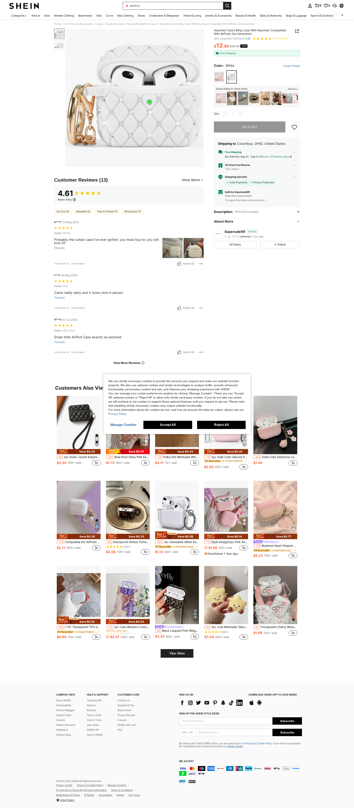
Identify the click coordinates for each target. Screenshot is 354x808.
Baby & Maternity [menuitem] (271, 15)
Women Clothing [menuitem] (64, 15)
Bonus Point (124, 710)
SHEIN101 (62, 730)
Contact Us (124, 700)
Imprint (120, 795)
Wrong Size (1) (132, 211)
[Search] (227, 6)
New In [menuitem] (36, 15)
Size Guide (93, 725)
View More (177, 653)
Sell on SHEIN (95, 734)
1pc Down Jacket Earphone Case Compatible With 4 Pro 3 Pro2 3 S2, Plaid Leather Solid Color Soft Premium (79, 457)
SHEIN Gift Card (127, 725)
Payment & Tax (126, 705)
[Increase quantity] (240, 113)
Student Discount (65, 725)
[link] (317, 5)
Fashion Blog (63, 734)
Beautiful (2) (83, 211)
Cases (99, 24)
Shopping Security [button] (236, 176)
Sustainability (63, 705)
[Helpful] (179, 263)
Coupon (122, 720)
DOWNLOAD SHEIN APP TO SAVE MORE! (273, 695)
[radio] (219, 77)
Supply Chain (63, 715)
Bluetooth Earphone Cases (142, 24)
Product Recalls (126, 715)
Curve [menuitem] (109, 15)
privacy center (235, 746)
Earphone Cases (115, 24)
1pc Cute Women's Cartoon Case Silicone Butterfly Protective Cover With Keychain (128, 627)
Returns (91, 705)
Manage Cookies (117, 785)
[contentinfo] (240, 771)
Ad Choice (134, 795)
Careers (60, 720)
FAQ (120, 730)
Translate (59, 248)
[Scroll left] (337, 15)
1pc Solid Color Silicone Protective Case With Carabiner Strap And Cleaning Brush (226, 457)
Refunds (91, 710)
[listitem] (221, 98)
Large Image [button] (291, 65)
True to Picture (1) (107, 211)
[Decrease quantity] (225, 113)
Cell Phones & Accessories (78, 24)
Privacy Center (64, 785)
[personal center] (309, 5)
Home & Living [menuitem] (192, 15)
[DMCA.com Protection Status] (191, 781)
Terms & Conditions (122, 790)
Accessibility (105, 795)
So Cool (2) (63, 211)
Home (57, 24)
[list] (212, 703)
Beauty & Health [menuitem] (246, 15)
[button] (334, 5)
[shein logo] (24, 5)
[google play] (259, 704)
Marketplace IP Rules (68, 795)
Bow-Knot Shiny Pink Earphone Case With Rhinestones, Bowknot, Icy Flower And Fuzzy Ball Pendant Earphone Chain (128, 457)
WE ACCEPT (186, 761)
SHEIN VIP (93, 730)
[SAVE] (294, 126)
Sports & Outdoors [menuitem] (322, 15)
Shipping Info (94, 700)
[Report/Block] (201, 263)
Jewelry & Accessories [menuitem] (218, 15)
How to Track (94, 720)
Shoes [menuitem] (141, 15)
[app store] (251, 704)
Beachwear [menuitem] (85, 15)
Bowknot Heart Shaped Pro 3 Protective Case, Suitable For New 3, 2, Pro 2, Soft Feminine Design (275, 545)
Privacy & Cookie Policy (258, 743)
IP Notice (89, 795)
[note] (79, 451)
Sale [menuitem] (47, 15)
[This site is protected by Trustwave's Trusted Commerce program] (182, 781)
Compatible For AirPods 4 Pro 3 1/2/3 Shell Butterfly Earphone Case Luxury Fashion (79, 542)
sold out (250, 127)
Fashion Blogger (65, 710)
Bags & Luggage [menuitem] (296, 15)
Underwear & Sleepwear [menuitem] (164, 15)
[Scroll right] (342, 15)
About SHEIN (63, 700)
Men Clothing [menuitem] (125, 15)
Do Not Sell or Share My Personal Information (81, 790)
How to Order (94, 715)
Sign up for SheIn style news (199, 713)
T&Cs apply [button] (231, 168)
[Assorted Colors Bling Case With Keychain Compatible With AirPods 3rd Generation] (221, 98)
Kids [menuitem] (99, 15)
